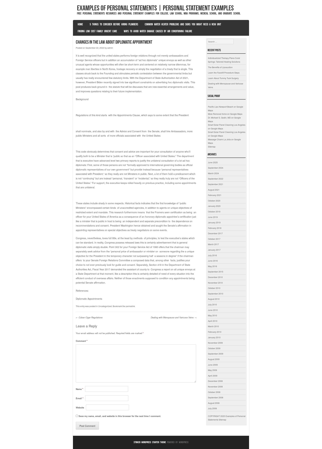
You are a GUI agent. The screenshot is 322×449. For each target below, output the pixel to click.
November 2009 (215, 342)
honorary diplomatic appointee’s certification (168, 216)
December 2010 (215, 277)
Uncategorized (105, 306)
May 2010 (212, 315)
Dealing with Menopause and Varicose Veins (174, 317)
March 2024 (213, 173)
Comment (81, 340)
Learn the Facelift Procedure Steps (223, 72)
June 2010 (213, 310)
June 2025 (213, 162)
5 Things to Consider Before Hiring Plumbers (114, 24)
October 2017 (214, 238)
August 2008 (214, 403)
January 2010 (214, 337)
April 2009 (212, 375)
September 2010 (215, 293)
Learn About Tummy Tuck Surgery (223, 78)
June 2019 (213, 217)
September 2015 (215, 271)
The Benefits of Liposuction (220, 67)
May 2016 (212, 266)
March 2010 (213, 326)
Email (79, 398)
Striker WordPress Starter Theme (150, 442)
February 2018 (214, 228)
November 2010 (215, 282)
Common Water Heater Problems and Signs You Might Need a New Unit (183, 24)
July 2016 (212, 255)
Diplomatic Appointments (89, 298)
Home (80, 24)
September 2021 (215, 184)
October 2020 (214, 200)
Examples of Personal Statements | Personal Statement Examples (155, 8)
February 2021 (214, 195)
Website (80, 407)
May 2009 (212, 370)
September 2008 (215, 397)
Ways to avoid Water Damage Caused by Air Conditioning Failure (158, 31)
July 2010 (212, 304)
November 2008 (215, 386)
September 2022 (215, 178)
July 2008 (212, 408)
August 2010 (214, 298)
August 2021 (214, 189)
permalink (130, 306)
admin (110, 47)
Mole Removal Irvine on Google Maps (225, 113)
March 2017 (213, 244)
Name (79, 389)
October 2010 (214, 288)
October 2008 (214, 392)
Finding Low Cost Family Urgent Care (97, 31)
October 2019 (214, 211)
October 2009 (214, 348)
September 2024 (215, 167)
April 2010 (212, 320)
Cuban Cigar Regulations (89, 317)
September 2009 (215, 353)
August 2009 (214, 359)
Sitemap (212, 146)
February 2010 (214, 331)
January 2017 (214, 249)
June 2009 (213, 364)
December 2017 (215, 233)
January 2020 (214, 206)
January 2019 (214, 222)
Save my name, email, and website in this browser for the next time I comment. (120, 416)
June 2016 (213, 260)
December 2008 (215, 381)
